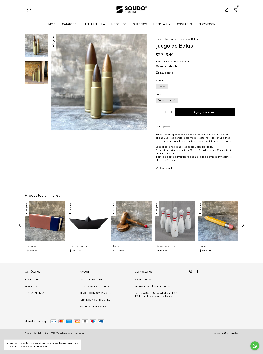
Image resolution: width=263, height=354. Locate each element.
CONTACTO (184, 24)
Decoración (170, 38)
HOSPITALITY (161, 24)
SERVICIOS (140, 24)
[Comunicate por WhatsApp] (254, 345)
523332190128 (142, 279)
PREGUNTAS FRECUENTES (94, 286)
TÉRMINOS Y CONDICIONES (95, 299)
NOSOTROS (118, 24)
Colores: (170, 94)
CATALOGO (69, 24)
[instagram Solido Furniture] (190, 271)
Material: (165, 80)
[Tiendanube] (226, 333)
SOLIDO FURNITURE (91, 279)
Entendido (42, 346)
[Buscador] (29, 10)
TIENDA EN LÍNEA (94, 24)
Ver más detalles (169, 66)
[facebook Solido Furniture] (197, 271)
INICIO (51, 24)
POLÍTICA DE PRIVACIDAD (94, 306)
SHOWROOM (207, 24)
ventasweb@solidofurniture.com (152, 286)
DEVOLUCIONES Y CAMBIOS (95, 293)
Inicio (159, 38)
